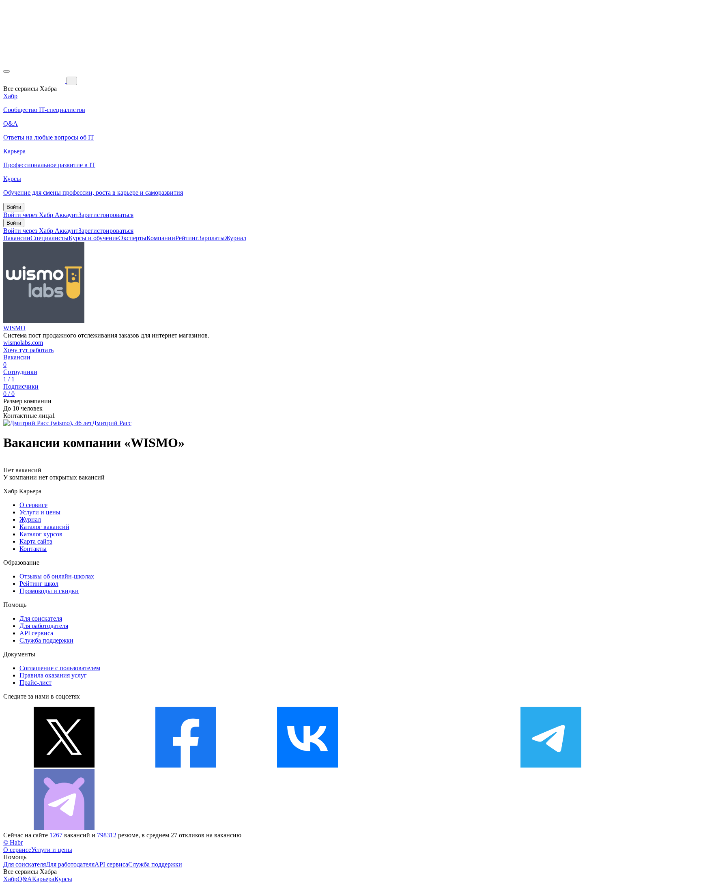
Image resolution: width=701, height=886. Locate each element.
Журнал (235, 237)
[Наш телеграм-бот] (64, 827)
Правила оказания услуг (53, 675)
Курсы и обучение (94, 237)
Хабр (10, 878)
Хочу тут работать (28, 349)
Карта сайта (35, 541)
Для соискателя (40, 618)
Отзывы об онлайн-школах (56, 576)
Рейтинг (186, 237)
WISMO (14, 328)
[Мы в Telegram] (551, 765)
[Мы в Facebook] (186, 765)
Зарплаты (211, 237)
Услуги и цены (39, 512)
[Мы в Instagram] (429, 765)
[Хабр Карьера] (35, 80)
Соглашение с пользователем (59, 667)
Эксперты (132, 237)
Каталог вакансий (44, 526)
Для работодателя (43, 625)
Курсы (63, 878)
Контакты (33, 548)
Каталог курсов (40, 534)
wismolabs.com (23, 342)
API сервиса (36, 633)
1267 (55, 835)
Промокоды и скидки (49, 590)
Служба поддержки (46, 640)
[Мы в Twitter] (64, 765)
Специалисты (49, 237)
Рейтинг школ (38, 583)
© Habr (13, 842)
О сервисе (33, 504)
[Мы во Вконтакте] (307, 765)
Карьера (43, 878)
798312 (106, 835)
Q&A (24, 878)
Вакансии (16, 237)
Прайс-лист (35, 682)
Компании (160, 237)
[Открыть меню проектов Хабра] (6, 71)
